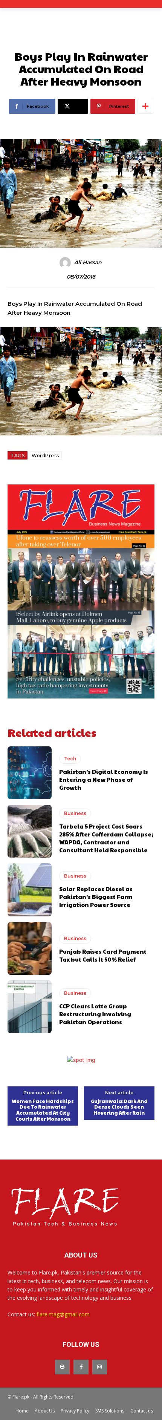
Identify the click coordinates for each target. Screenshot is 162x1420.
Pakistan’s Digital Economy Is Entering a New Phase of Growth (103, 779)
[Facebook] (80, 1367)
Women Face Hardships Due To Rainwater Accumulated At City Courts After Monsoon (43, 1110)
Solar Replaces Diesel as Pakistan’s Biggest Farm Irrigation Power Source (96, 896)
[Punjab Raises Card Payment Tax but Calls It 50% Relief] (30, 948)
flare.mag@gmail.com (63, 1314)
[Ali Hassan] (66, 262)
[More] (145, 106)
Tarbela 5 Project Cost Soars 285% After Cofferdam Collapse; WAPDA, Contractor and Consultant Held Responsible (106, 838)
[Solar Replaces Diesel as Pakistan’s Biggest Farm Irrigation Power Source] (30, 889)
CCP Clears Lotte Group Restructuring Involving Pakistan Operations (95, 1014)
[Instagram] (99, 1367)
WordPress (45, 455)
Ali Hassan (88, 262)
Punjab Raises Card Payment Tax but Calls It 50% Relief (103, 955)
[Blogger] (62, 1367)
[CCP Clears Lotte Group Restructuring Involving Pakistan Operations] (30, 1006)
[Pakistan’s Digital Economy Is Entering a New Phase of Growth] (30, 772)
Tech (70, 758)
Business (75, 813)
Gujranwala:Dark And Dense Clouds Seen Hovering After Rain (119, 1107)
